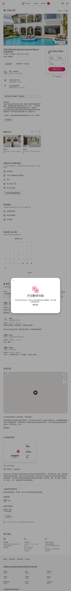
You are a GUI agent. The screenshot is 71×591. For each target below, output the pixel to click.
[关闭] (13, 280)
